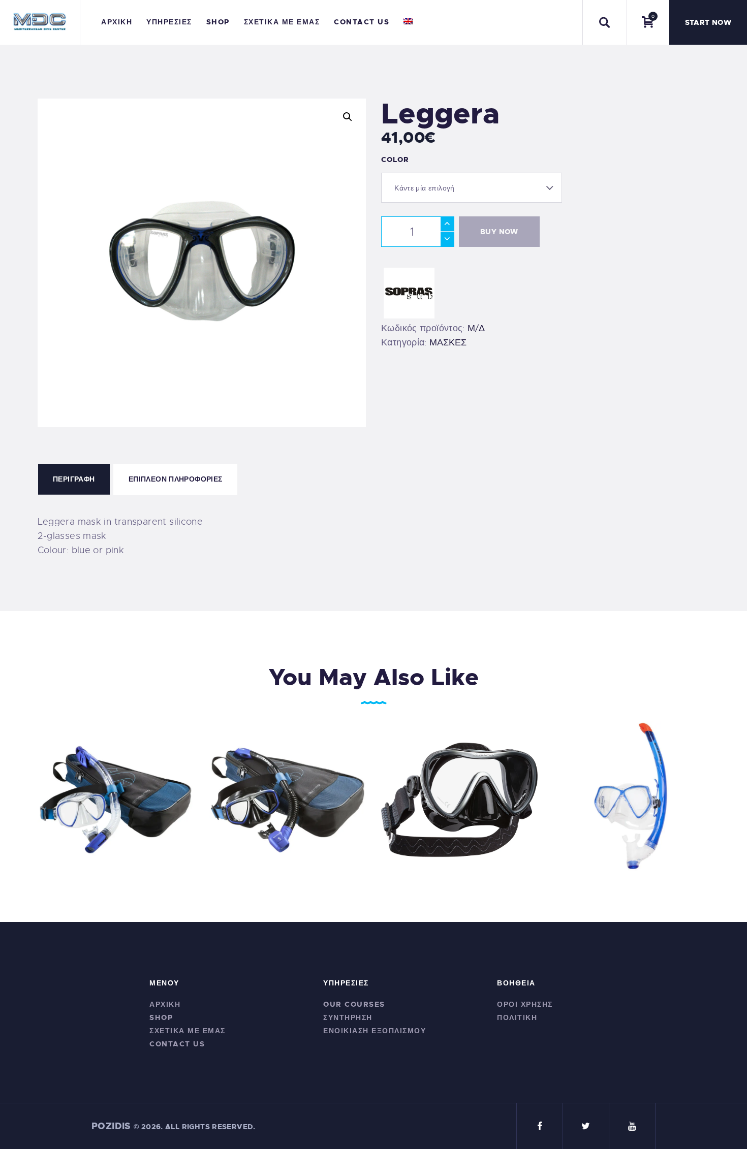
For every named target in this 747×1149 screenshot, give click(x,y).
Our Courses (354, 1004)
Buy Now (499, 231)
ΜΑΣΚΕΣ (447, 342)
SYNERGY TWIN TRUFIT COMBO (116, 792)
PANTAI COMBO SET (631, 792)
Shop (161, 1017)
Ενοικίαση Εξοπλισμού (374, 1030)
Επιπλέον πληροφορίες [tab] (176, 479)
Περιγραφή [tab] (74, 479)
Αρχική (164, 1004)
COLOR (395, 159)
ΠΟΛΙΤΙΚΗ (517, 1017)
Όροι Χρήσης (525, 1004)
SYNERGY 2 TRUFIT (460, 792)
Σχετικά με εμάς (187, 1030)
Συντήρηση (347, 1017)
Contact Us (177, 1043)
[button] (347, 117)
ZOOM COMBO (287, 792)
